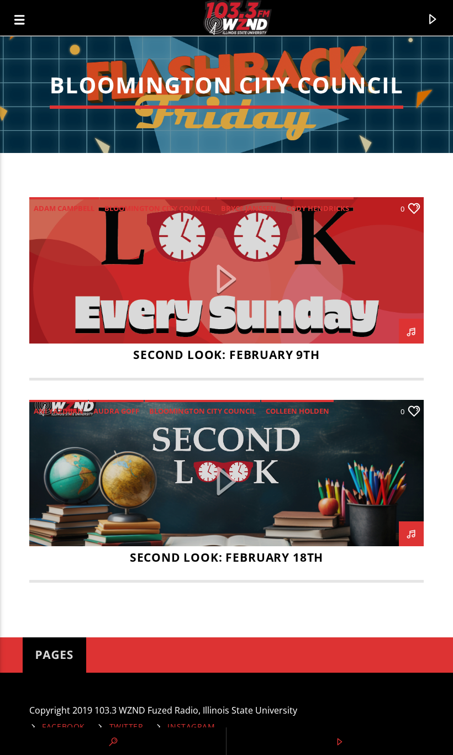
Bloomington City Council (157, 208)
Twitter (126, 726)
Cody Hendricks (317, 208)
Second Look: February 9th (226, 354)
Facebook (63, 726)
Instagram (191, 726)
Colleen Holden (297, 411)
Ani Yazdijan (58, 411)
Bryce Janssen (248, 208)
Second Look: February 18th (227, 557)
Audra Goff (116, 411)
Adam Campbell (64, 208)
